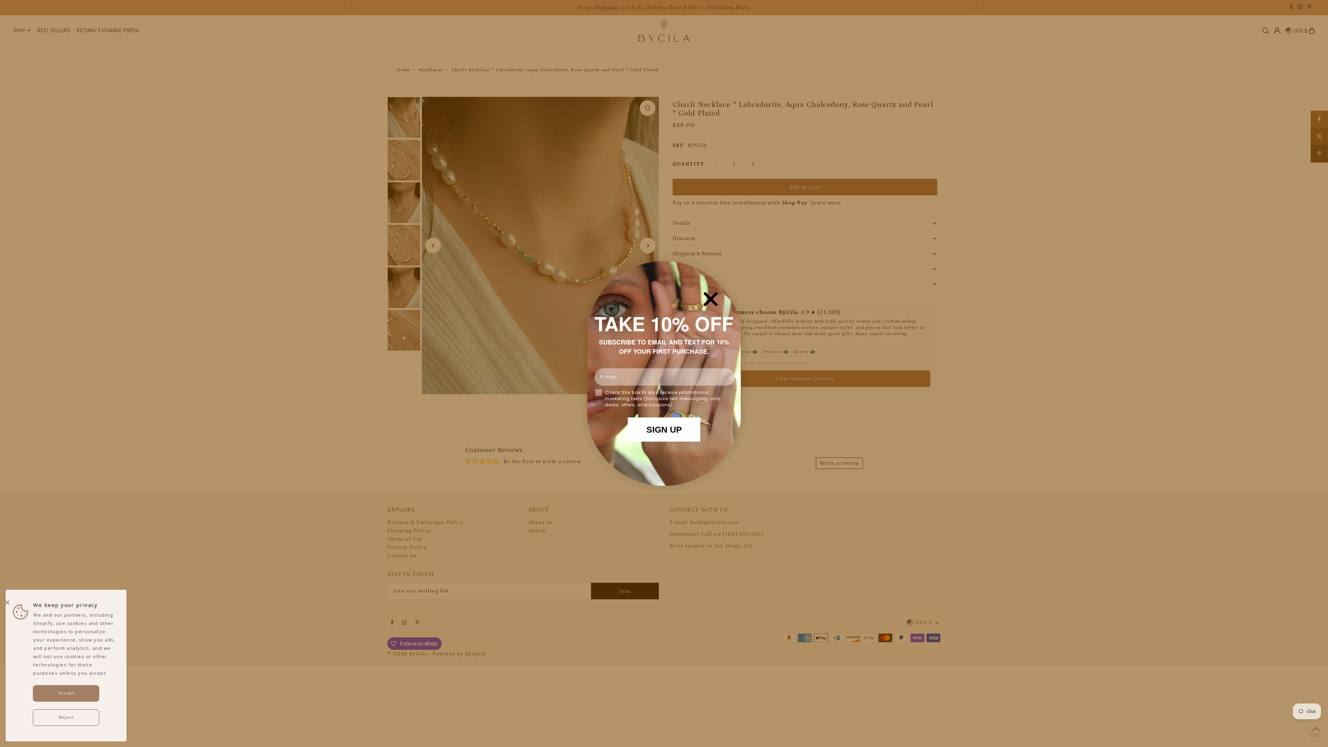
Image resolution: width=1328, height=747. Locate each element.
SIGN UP (664, 429)
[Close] (64, 599)
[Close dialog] (711, 299)
